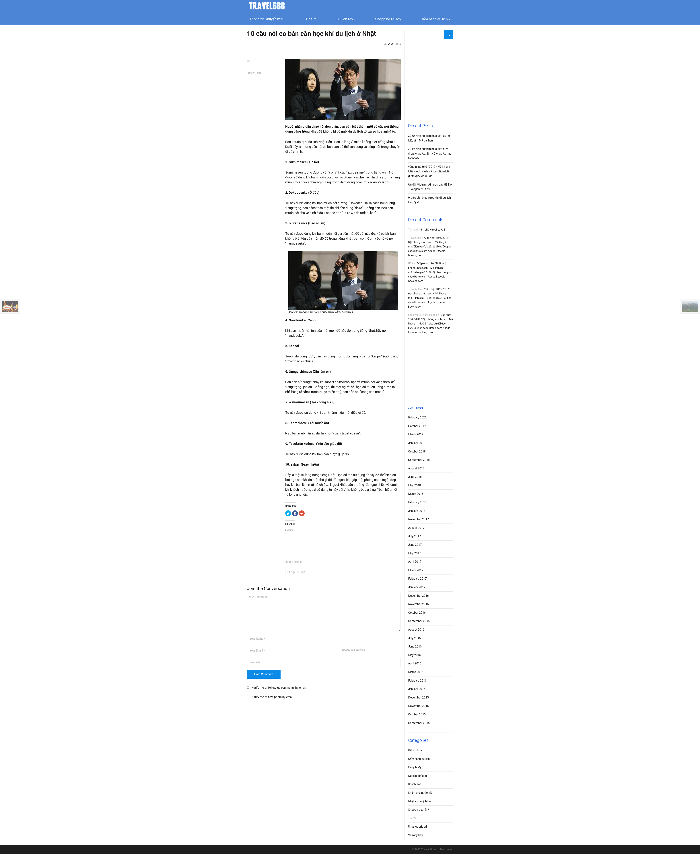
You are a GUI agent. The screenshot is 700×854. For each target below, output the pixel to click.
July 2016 (414, 638)
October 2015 (417, 714)
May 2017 (414, 553)
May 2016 (414, 655)
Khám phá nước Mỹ (420, 792)
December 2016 (418, 595)
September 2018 (419, 460)
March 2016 (415, 672)
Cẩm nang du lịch (434, 19)
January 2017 (416, 587)
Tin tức (311, 19)
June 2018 (415, 477)
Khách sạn (414, 784)
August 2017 (416, 528)
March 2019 (415, 434)
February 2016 (417, 680)
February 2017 (417, 578)
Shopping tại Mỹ (388, 19)
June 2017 (415, 544)
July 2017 (414, 536)
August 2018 (416, 468)
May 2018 (414, 485)
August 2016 (416, 629)
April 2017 (414, 561)
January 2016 (416, 689)
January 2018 (416, 511)
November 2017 (418, 519)
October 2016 (417, 612)
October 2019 (417, 426)
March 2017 (415, 570)
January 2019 (416, 443)
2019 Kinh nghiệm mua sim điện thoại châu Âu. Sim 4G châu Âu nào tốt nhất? (429, 153)
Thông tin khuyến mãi (266, 19)
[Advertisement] (435, 88)
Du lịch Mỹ (344, 19)
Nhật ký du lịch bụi (419, 801)
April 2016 (414, 663)
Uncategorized (417, 826)
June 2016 (415, 646)
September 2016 (419, 621)
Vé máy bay (415, 835)
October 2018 (417, 451)
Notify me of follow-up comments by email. (279, 687)
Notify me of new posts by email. (272, 697)
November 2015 (418, 706)
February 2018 (417, 502)
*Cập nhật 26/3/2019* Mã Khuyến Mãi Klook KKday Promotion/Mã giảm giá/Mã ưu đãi (429, 171)
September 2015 (419, 723)
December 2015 (418, 697)
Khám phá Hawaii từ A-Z (431, 229)
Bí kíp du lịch (296, 572)
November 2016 (418, 604)
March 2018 (415, 493)
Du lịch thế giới (417, 776)
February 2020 (417, 417)
